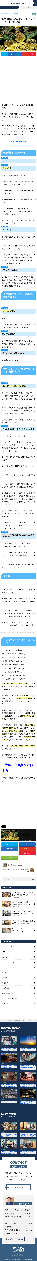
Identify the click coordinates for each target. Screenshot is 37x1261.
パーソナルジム (8, 962)
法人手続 (6, 988)
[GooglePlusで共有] (25, 54)
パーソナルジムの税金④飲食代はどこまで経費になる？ (22, 895)
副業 (4, 972)
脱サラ (5, 1004)
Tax (4, 826)
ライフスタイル (8, 967)
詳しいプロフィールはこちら (14, 1239)
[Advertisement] (18, 78)
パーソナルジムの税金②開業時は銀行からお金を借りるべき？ (22, 913)
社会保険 (6, 993)
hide (24, 141)
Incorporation (7, 947)
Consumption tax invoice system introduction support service (22, 931)
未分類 (5, 983)
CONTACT (18, 1187)
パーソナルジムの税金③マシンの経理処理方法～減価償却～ (22, 904)
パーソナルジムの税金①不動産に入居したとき (22, 922)
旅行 (4, 978)
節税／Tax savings (9, 998)
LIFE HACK (7, 952)
